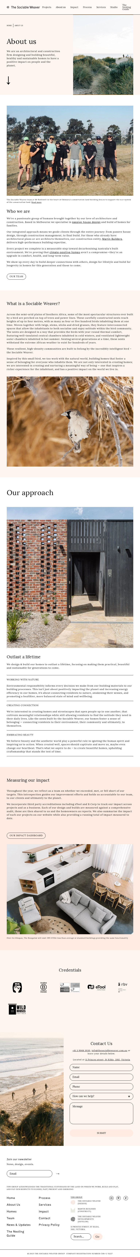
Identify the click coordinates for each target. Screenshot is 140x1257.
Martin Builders (112, 239)
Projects (46, 7)
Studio (114, 7)
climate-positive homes (65, 252)
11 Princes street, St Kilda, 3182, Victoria (107, 1060)
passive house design (86, 222)
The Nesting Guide (126, 7)
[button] (60, 7)
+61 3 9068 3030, (82, 1050)
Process (87, 7)
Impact (74, 7)
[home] (23, 7)
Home (9, 25)
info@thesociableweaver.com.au (109, 1050)
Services (101, 7)
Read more (37, 202)
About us (19, 25)
